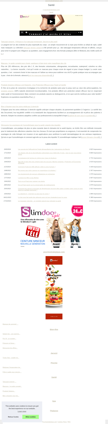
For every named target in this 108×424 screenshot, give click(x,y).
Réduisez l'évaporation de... (12, 367)
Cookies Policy (62, 422)
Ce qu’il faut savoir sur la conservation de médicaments (36, 185)
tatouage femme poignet (33, 48)
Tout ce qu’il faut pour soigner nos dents (31, 181)
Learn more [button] (22, 411)
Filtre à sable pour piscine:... (12, 372)
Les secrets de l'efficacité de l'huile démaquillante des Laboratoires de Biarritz (44, 149)
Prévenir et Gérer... (9, 343)
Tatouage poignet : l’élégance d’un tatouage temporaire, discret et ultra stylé (29, 42)
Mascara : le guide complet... (12, 386)
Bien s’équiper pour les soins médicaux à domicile (20, 106)
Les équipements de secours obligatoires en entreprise (36, 174)
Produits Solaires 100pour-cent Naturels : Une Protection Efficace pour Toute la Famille (33, 85)
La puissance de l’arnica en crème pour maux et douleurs (37, 158)
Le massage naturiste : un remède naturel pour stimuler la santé (39, 201)
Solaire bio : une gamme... (11, 334)
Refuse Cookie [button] (13, 417)
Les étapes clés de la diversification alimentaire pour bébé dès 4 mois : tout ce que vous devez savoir (49, 153)
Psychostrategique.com (49, 422)
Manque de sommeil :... (10, 324)
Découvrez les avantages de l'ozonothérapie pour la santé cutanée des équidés (30, 125)
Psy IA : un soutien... (9, 338)
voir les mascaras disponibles (39, 75)
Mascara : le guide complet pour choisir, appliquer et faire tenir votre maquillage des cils (33, 63)
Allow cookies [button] (31, 417)
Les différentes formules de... (12, 415)
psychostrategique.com (52, 10)
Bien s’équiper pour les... (11, 396)
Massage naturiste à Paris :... (12, 405)
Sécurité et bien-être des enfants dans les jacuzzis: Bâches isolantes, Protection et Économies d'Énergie (49, 162)
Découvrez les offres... (10, 348)
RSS (69, 422)
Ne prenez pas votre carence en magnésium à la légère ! (37, 170)
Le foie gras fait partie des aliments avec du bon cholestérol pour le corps (42, 197)
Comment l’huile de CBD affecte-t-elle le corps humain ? (36, 166)
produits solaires (7, 91)
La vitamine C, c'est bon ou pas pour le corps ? (33, 193)
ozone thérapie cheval (90, 137)
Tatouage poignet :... (9, 382)
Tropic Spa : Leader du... (11, 358)
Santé (51, 12)
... (2, 54)
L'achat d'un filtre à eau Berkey (28, 177)
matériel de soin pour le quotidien (80, 116)
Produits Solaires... (9, 391)
